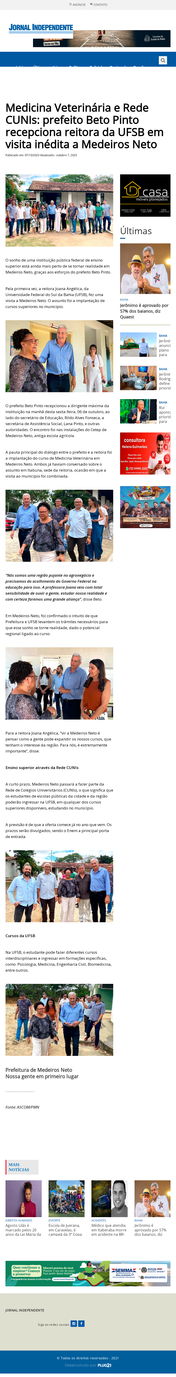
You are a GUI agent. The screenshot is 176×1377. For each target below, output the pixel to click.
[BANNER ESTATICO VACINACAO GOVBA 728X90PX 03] (101, 38)
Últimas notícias (47, 67)
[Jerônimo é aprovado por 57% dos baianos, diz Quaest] (153, 1198)
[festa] (145, 506)
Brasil (138, 67)
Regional (117, 67)
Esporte (23, 82)
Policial (96, 67)
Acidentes (98, 1220)
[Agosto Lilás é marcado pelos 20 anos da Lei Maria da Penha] (24, 1198)
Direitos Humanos (19, 1220)
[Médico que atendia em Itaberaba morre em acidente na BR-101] (109, 1198)
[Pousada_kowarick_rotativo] (145, 195)
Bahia (124, 300)
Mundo (44, 82)
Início (20, 67)
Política (75, 67)
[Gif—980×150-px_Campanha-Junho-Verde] (88, 1273)
